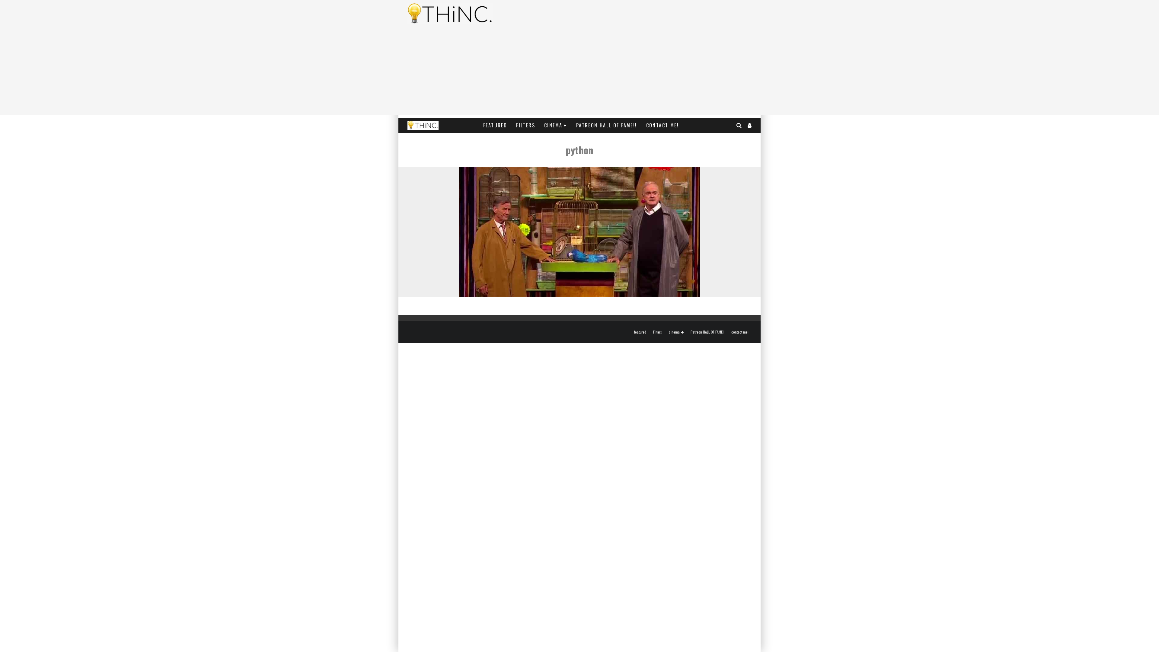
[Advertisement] (579, 72)
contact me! (662, 125)
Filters (525, 125)
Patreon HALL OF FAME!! (606, 125)
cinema (553, 125)
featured (495, 125)
